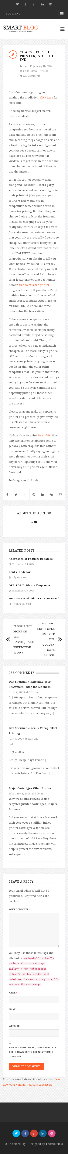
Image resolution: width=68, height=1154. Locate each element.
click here (46, 97)
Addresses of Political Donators (31, 558)
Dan (25, 66)
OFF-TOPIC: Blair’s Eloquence (29, 585)
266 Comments (31, 75)
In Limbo (33, 480)
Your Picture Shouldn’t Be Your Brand (34, 598)
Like (45, 71)
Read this (44, 435)
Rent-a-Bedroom (20, 572)
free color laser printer (34, 285)
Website (14, 1026)
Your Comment (19, 909)
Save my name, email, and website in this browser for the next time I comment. (32, 1052)
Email (13, 1009)
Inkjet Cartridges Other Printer (30, 788)
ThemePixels (54, 1144)
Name (13, 992)
